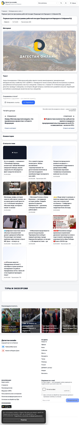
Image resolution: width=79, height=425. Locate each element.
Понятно (24, 420)
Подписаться (72, 400)
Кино (43, 347)
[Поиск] (61, 3)
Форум (43, 370)
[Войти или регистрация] (66, 3)
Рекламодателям (7, 388)
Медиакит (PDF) (7, 391)
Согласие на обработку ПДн (10, 399)
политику (52, 396)
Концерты (44, 356)
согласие (58, 396)
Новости (44, 341)
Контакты (44, 373)
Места (43, 353)
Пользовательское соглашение (11, 393)
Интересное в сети (15, 11)
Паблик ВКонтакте (9, 347)
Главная (4, 11)
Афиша (43, 344)
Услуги (43, 364)
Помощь (44, 362)
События (44, 350)
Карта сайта (5, 382)
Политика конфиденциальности (12, 396)
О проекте (5, 385)
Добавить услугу (46, 367)
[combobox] (47, 3)
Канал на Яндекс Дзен (11, 350)
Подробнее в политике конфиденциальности (28, 416)
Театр (43, 359)
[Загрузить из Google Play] (6, 407)
